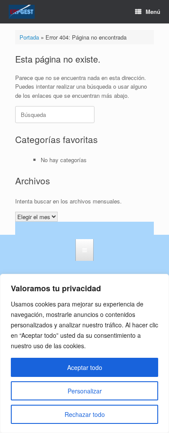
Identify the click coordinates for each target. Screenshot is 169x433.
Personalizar (85, 390)
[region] (84, 353)
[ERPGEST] (22, 12)
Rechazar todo (85, 414)
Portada (29, 37)
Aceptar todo (84, 367)
